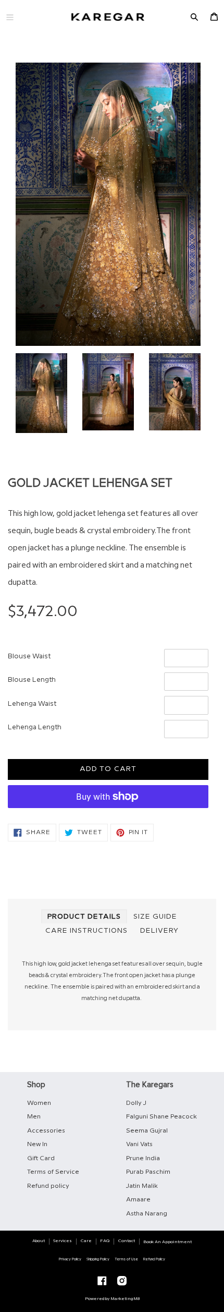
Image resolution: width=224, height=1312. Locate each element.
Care (86, 1241)
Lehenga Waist (32, 704)
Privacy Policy (70, 1259)
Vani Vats (139, 1144)
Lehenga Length (34, 727)
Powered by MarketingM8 (112, 1299)
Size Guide (155, 916)
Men (34, 1117)
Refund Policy (154, 1259)
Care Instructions (86, 931)
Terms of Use (126, 1259)
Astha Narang (146, 1214)
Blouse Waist (29, 656)
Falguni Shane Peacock (161, 1117)
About (38, 1241)
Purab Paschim (148, 1172)
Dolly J (136, 1103)
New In (37, 1144)
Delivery (159, 931)
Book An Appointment (167, 1242)
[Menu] (10, 17)
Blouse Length (32, 680)
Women (39, 1103)
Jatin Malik (142, 1186)
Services (62, 1241)
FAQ (104, 1241)
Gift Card (41, 1158)
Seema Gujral (147, 1131)
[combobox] (108, 548)
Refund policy (48, 1186)
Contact (126, 1241)
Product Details (84, 916)
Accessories (46, 1131)
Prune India (143, 1158)
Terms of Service (53, 1172)
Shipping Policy (97, 1259)
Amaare (138, 1199)
